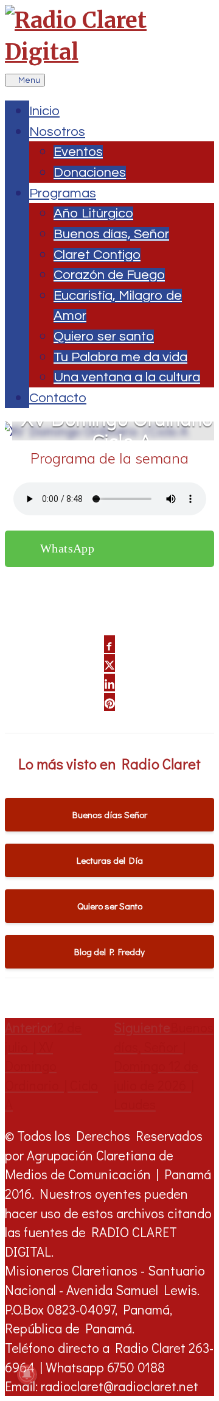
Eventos (78, 152)
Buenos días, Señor (111, 234)
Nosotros (57, 132)
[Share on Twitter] (109, 663)
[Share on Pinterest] (109, 702)
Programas (62, 193)
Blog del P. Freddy (109, 951)
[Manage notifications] (26, 1374)
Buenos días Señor (109, 814)
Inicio (44, 111)
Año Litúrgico (93, 213)
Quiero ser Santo (109, 906)
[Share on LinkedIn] (109, 682)
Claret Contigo (97, 255)
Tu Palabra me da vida (120, 357)
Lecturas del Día (110, 860)
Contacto (57, 398)
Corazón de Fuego (109, 275)
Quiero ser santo (104, 337)
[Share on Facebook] (109, 644)
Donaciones (90, 173)
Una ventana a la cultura (127, 377)
